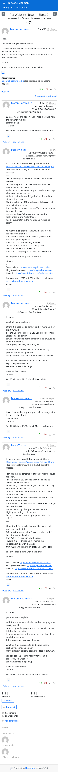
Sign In (9, 7)
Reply (6, 91)
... (3, 72)
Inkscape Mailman (18, 3)
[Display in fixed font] (51, 89)
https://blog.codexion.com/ (39, 270)
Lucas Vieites (18, 149)
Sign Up (23, 7)
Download (10, 707)
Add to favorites (12, 720)
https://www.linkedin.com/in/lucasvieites (34, 273)
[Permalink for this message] (55, 89)
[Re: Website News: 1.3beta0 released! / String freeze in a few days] (3, 14)
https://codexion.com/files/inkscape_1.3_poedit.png (30, 166)
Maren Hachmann (20, 29)
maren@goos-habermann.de (19, 281)
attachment (18, 142)
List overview (8, 700)
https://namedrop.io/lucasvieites (35, 267)
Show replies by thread (46, 96)
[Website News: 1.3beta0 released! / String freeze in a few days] (55, 14)
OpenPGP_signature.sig (13, 81)
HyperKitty (30, 768)
